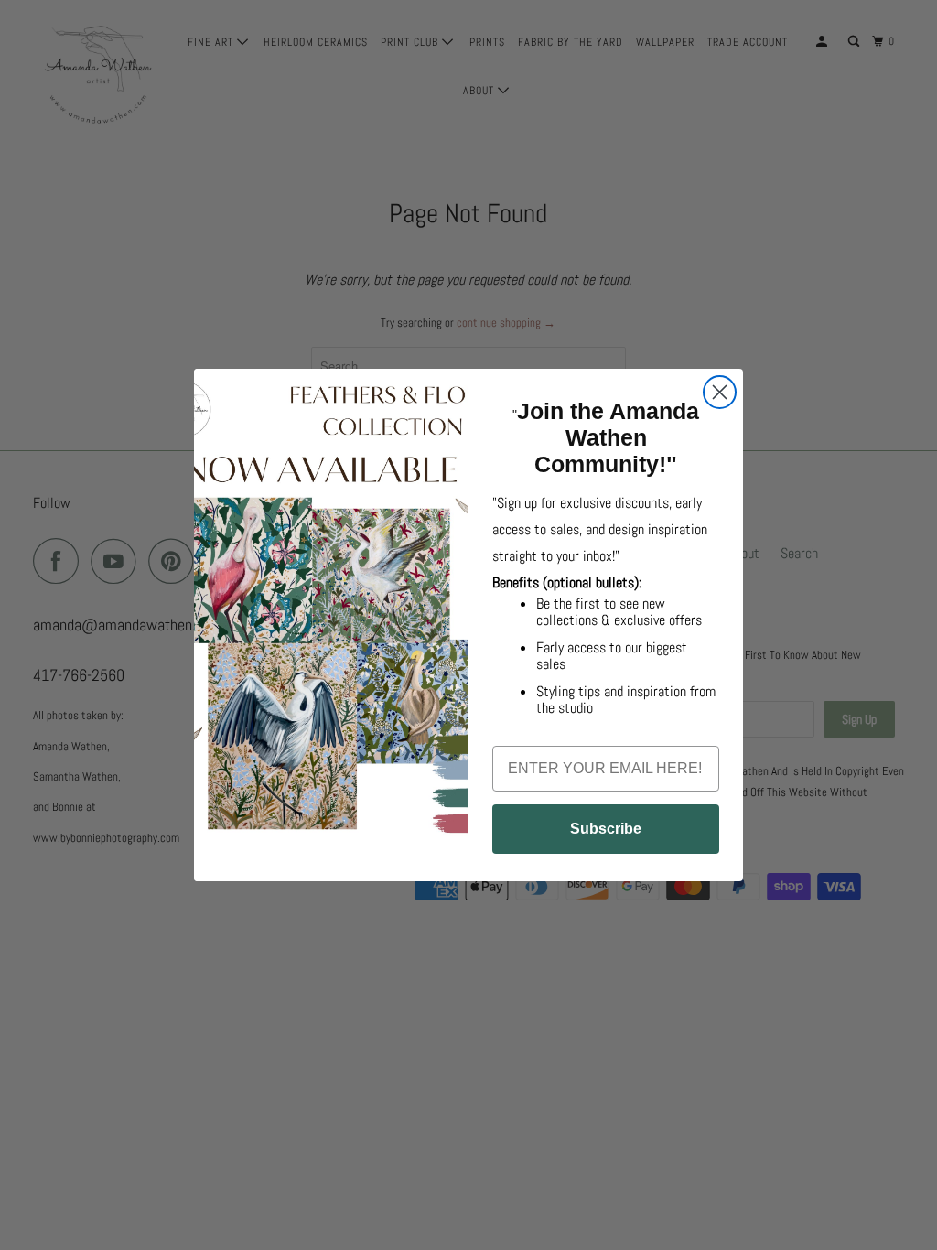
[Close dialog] (720, 392)
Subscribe (605, 828)
